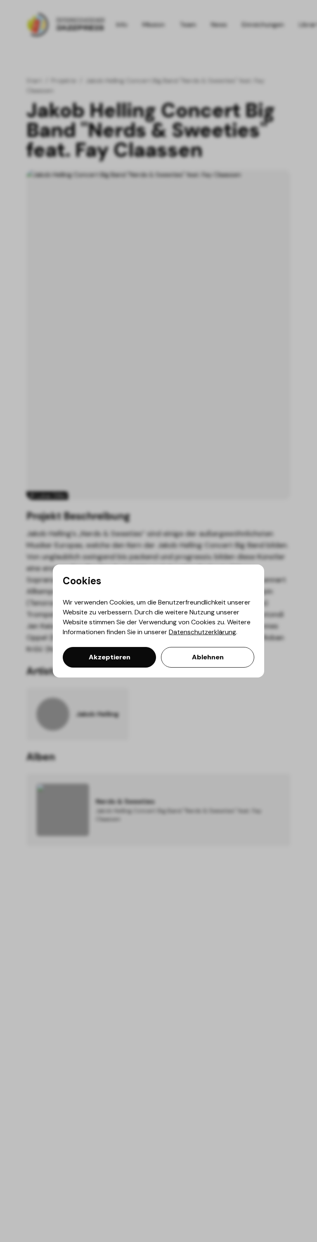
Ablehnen (208, 657)
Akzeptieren (109, 657)
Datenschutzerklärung (202, 632)
